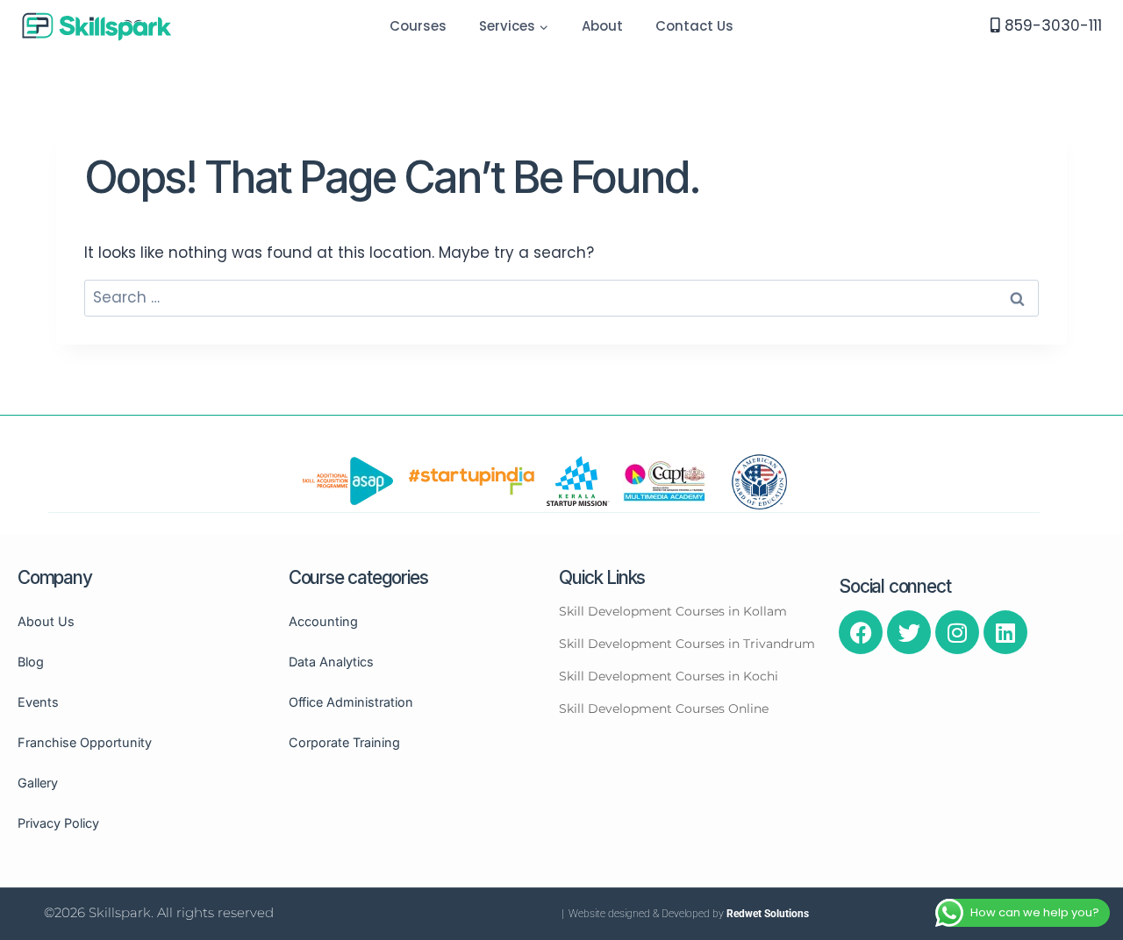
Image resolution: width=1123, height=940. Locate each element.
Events (38, 701)
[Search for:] (561, 297)
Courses (418, 26)
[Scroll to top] (1107, 874)
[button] (543, 26)
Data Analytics (331, 661)
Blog (31, 661)
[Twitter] (909, 632)
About (602, 26)
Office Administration (351, 701)
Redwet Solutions (767, 914)
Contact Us (694, 26)
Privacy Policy (58, 822)
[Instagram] (957, 632)
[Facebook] (861, 632)
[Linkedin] (1005, 632)
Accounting (323, 621)
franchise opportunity (85, 742)
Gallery (38, 782)
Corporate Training (344, 742)
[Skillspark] (97, 25)
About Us (46, 621)
